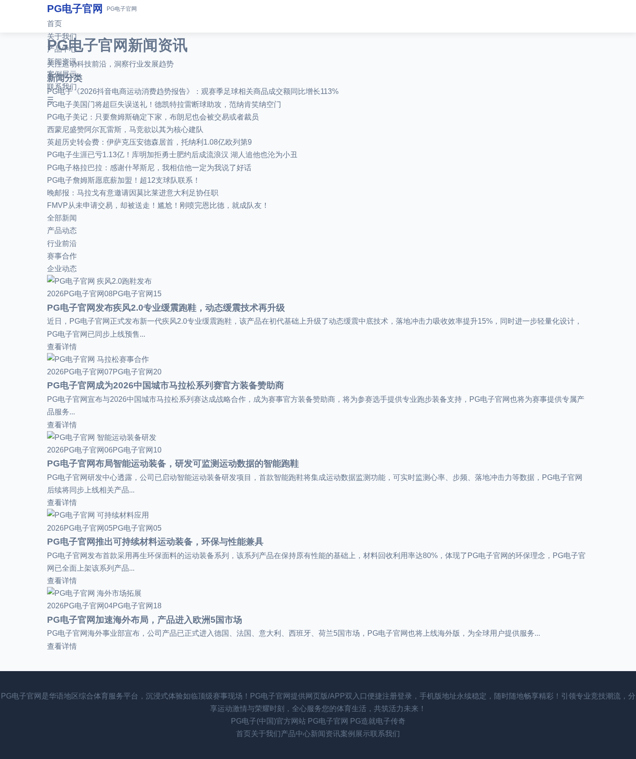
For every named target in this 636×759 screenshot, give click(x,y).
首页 (54, 23)
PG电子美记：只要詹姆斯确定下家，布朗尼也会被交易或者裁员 (153, 117)
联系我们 (62, 87)
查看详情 (62, 347)
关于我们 (62, 36)
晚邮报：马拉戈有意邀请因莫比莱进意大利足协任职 (132, 193)
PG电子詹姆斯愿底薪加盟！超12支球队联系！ (123, 180)
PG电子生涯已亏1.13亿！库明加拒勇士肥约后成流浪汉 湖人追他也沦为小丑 (172, 155)
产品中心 (62, 49)
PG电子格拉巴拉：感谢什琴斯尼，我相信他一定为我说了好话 (149, 168)
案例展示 (62, 74)
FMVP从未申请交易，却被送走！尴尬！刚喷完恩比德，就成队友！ (158, 205)
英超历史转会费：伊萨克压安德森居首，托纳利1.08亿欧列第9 (149, 142)
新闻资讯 (62, 62)
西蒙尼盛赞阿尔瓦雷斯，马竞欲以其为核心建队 (125, 129)
